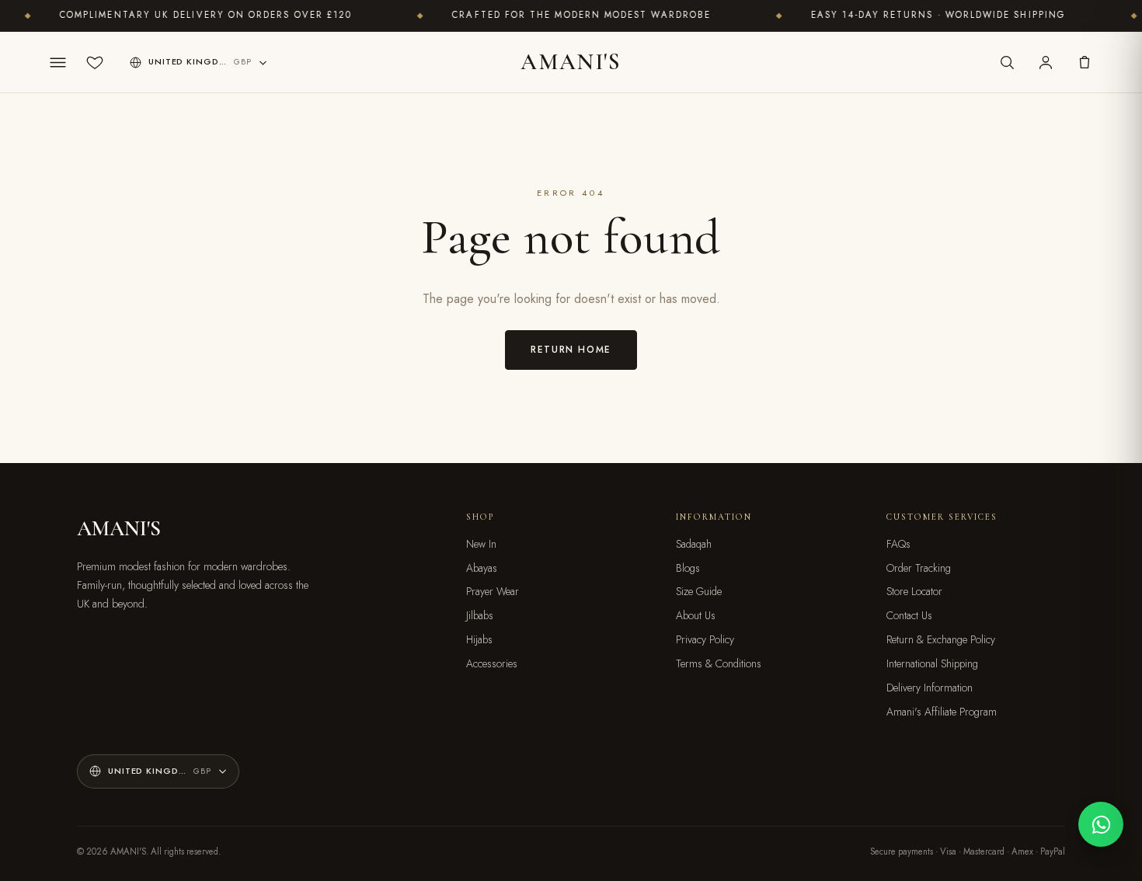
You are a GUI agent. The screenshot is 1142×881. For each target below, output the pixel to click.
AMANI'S (571, 61)
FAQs (898, 544)
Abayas (481, 568)
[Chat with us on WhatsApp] (1100, 824)
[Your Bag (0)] (1084, 62)
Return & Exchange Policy (940, 639)
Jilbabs (479, 615)
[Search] (1006, 62)
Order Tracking (918, 568)
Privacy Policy (705, 639)
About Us (695, 615)
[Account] (1045, 62)
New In (481, 544)
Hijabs (479, 639)
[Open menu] (57, 62)
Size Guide (699, 591)
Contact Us (909, 615)
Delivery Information (929, 687)
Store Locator (914, 591)
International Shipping (932, 663)
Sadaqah (694, 544)
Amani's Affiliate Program (941, 711)
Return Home (571, 349)
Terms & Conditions (718, 663)
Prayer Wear (492, 591)
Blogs (688, 568)
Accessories (491, 663)
